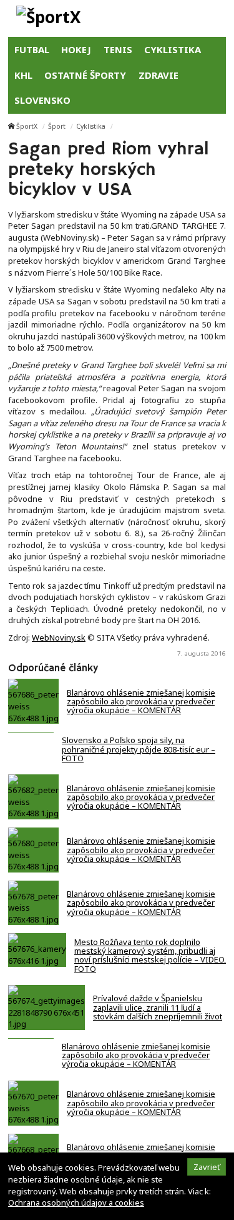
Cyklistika (90, 126)
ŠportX (26, 126)
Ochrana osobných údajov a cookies (76, 1202)
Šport (57, 126)
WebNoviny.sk (58, 637)
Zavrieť (206, 1166)
